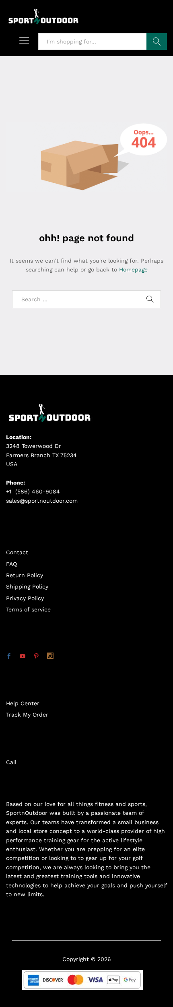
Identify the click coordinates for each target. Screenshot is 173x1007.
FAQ (11, 564)
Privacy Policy (25, 598)
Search (156, 41)
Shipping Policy (27, 586)
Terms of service (28, 609)
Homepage (133, 269)
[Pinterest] (36, 656)
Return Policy (24, 575)
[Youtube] (22, 656)
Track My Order (27, 714)
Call (11, 762)
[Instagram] (50, 656)
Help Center (22, 703)
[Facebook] (9, 656)
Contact (17, 552)
